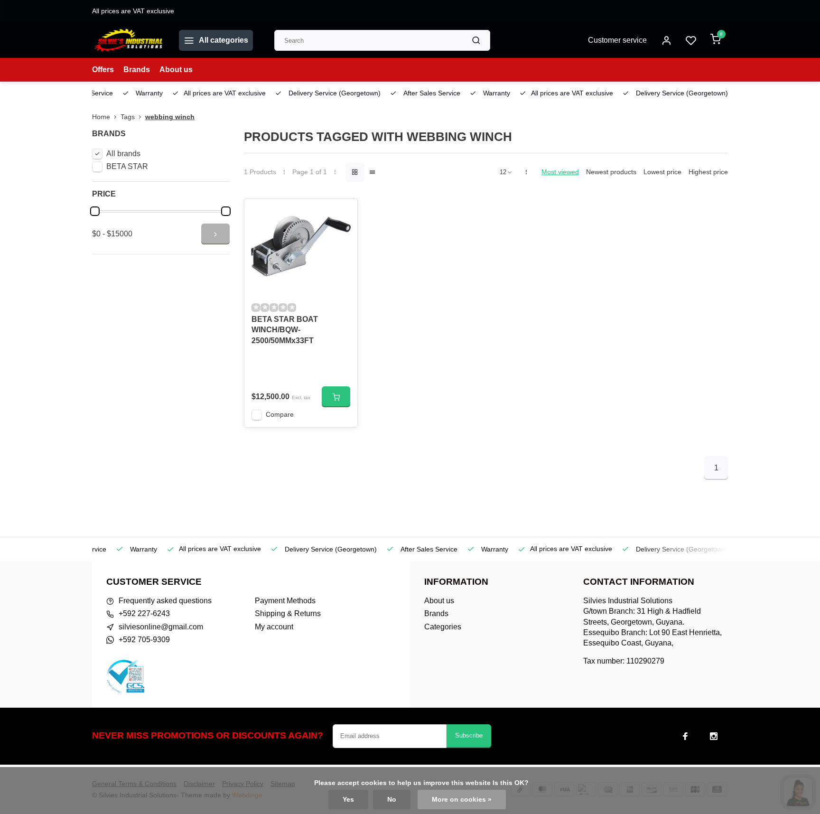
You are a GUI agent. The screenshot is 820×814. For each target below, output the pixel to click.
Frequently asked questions (165, 601)
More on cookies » (462, 799)
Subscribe (469, 735)
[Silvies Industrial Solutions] (128, 40)
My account (274, 627)
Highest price (708, 172)
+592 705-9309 (144, 640)
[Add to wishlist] (343, 213)
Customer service (617, 40)
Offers (103, 69)
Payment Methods (285, 601)
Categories (442, 627)
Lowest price (662, 172)
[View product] (336, 396)
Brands (136, 69)
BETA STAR (127, 166)
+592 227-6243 (144, 613)
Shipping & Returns (288, 613)
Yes (348, 799)
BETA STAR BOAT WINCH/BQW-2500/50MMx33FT (285, 330)
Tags (128, 117)
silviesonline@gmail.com (161, 627)
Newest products (611, 172)
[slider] (95, 211)
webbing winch (170, 117)
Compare (280, 414)
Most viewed (560, 172)
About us (176, 69)
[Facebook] (685, 736)
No (391, 799)
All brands (123, 154)
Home (101, 117)
